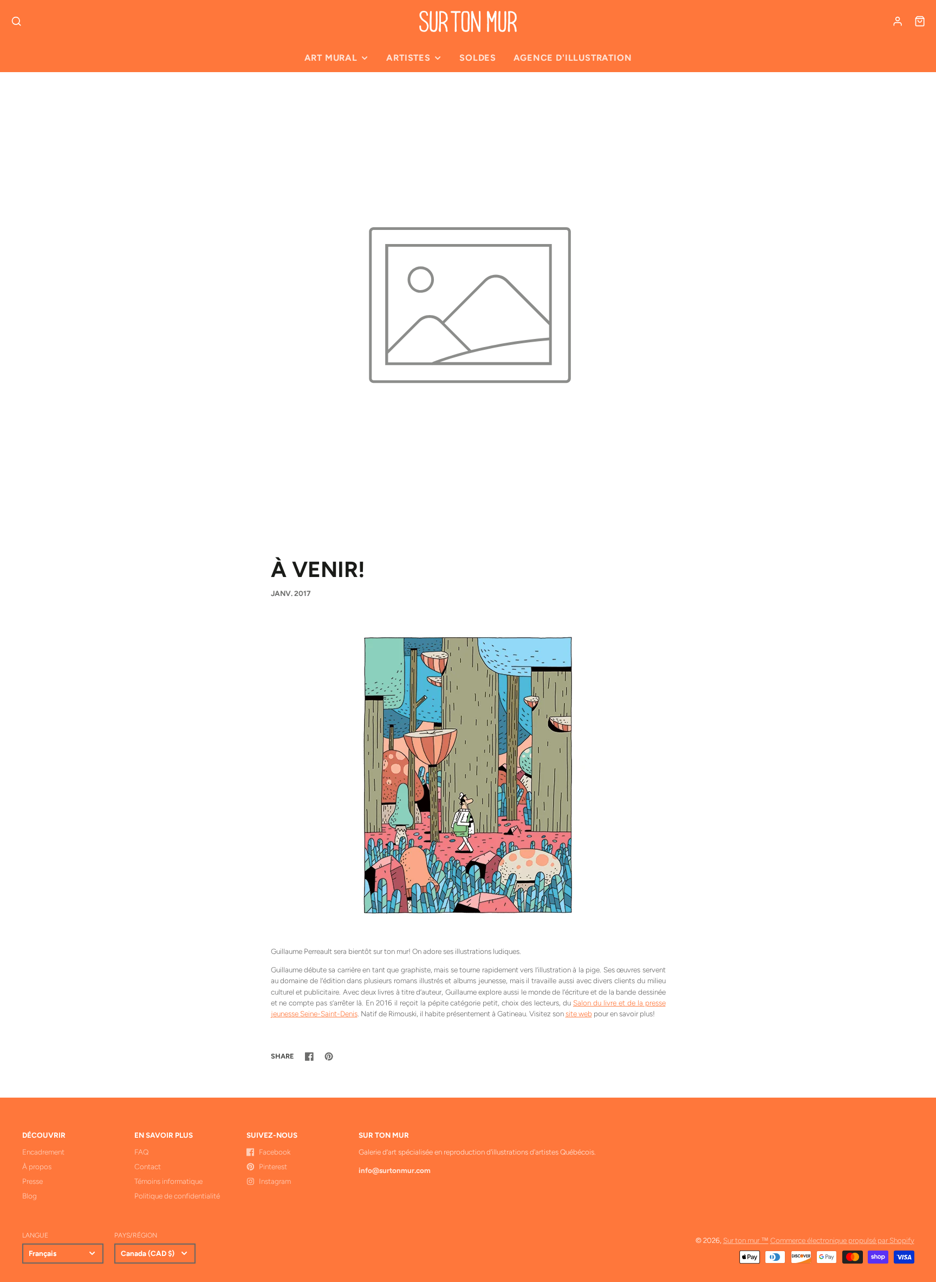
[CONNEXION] (897, 21)
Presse (32, 1181)
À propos (36, 1166)
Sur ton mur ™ (746, 1240)
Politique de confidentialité (177, 1195)
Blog (29, 1195)
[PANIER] (919, 21)
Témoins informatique (168, 1181)
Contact (147, 1166)
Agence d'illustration (573, 58)
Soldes (477, 58)
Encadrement (43, 1152)
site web (579, 1013)
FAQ (141, 1152)
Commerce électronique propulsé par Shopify (842, 1240)
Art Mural (331, 58)
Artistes (408, 58)
